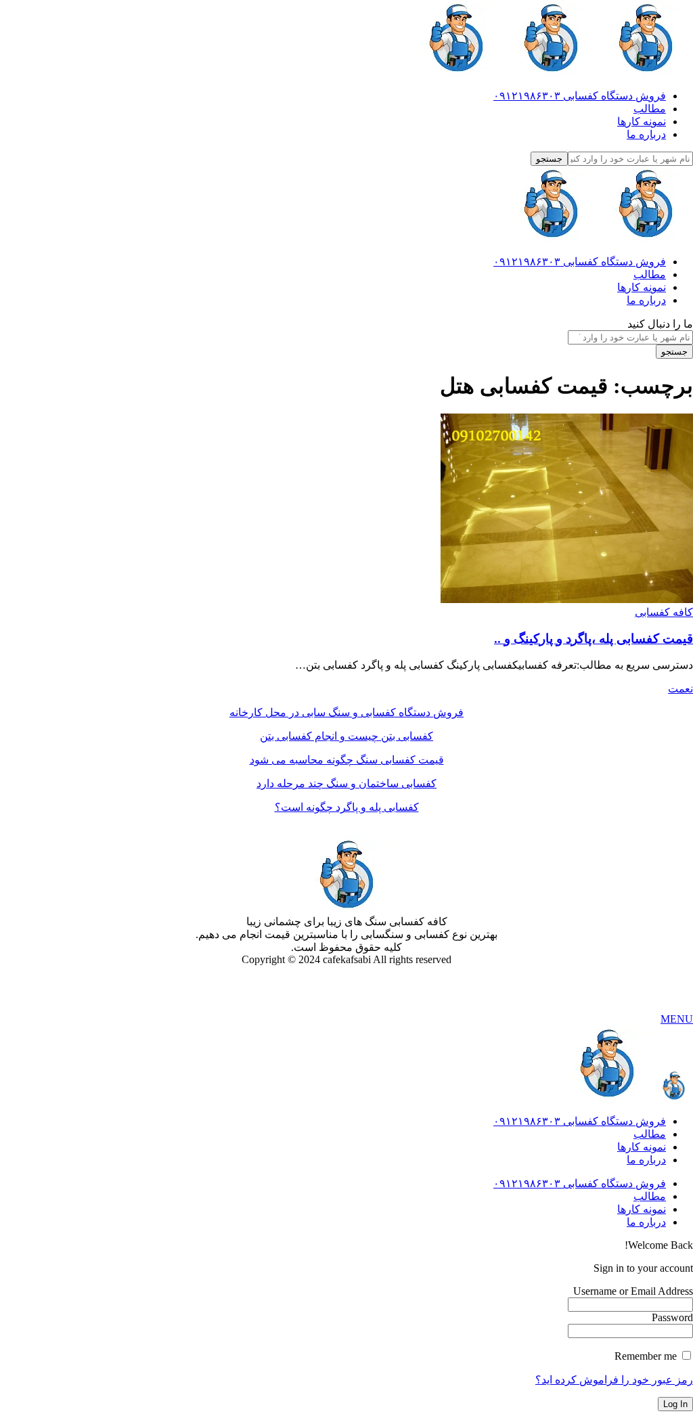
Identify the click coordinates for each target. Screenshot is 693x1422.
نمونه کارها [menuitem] (641, 1147)
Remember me (646, 1356)
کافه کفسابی (664, 612)
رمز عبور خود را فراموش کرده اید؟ (614, 1379)
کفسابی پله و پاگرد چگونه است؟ (347, 807)
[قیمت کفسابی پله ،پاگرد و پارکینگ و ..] (567, 599)
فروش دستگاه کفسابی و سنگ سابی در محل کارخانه (346, 712)
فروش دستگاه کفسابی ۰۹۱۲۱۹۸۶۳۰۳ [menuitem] (579, 1121)
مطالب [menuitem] (649, 1134)
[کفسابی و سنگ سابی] (551, 72)
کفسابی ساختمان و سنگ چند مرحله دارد (346, 783)
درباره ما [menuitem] (646, 1159)
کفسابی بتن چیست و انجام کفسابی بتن (346, 736)
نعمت (680, 688)
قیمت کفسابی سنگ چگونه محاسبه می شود (347, 759)
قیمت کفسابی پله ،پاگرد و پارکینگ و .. (593, 638)
